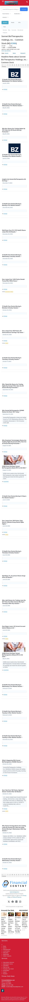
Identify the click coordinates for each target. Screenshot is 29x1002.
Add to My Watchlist (6, 51)
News (9, 30)
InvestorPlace (6, 481)
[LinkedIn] (16, 902)
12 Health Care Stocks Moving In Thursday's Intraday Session (11, 358)
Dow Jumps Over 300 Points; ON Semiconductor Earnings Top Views (13, 331)
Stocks (12, 22)
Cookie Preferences (22, 998)
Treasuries (5, 32)
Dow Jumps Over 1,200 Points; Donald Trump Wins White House (13, 280)
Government (8, 291)
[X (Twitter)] (8, 902)
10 (27, 65)
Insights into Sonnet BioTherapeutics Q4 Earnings (14, 180)
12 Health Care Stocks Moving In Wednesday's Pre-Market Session (12, 80)
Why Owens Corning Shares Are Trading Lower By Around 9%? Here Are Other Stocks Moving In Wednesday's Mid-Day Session (14, 828)
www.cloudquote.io (14, 892)
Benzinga (5, 89)
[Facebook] (12, 902)
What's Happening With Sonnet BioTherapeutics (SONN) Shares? (12, 761)
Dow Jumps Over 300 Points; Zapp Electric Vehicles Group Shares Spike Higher (13, 522)
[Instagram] (20, 902)
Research (22, 53)
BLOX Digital (22, 999)
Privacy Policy (6, 998)
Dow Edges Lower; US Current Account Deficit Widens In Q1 (13, 627)
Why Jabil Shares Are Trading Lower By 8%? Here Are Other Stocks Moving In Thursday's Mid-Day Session (14, 601)
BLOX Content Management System (11, 999)
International (20, 30)
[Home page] (11, 3)
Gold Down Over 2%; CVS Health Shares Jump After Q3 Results (14, 231)
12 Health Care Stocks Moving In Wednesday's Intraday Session (12, 255)
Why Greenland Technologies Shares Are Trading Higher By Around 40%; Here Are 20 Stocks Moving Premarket (14, 441)
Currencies (14, 30)
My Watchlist (17, 13)
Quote (6, 53)
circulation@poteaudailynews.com (14, 986)
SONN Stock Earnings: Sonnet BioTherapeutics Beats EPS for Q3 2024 (14, 467)
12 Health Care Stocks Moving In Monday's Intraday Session (11, 307)
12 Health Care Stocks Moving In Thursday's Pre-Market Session (12, 155)
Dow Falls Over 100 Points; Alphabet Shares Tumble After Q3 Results (13, 791)
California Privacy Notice (14, 998)
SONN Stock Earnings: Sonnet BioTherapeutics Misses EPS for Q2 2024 (12, 655)
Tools (4, 26)
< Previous (4, 65)
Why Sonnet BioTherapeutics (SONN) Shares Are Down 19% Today (13, 411)
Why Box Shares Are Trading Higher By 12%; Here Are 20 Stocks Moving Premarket (13, 130)
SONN (13, 43)
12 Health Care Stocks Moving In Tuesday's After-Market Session (12, 712)
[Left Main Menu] (3, 1)
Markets (5, 22)
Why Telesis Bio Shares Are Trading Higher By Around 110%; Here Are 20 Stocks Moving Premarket (13, 386)
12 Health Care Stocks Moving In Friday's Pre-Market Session (14, 496)
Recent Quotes (5, 13)
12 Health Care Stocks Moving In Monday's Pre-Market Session (11, 204)
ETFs (19, 22)
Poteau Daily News (10, 997)
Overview (5, 30)
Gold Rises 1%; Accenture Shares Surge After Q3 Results (13, 576)
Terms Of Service (17, 897)
